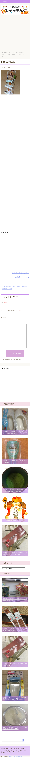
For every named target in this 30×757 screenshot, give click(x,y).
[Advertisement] (15, 34)
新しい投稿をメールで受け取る (12, 359)
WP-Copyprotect (18, 756)
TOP (13, 54)
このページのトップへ (20, 273)
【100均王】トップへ (21, 277)
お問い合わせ (6, 520)
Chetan (11, 756)
